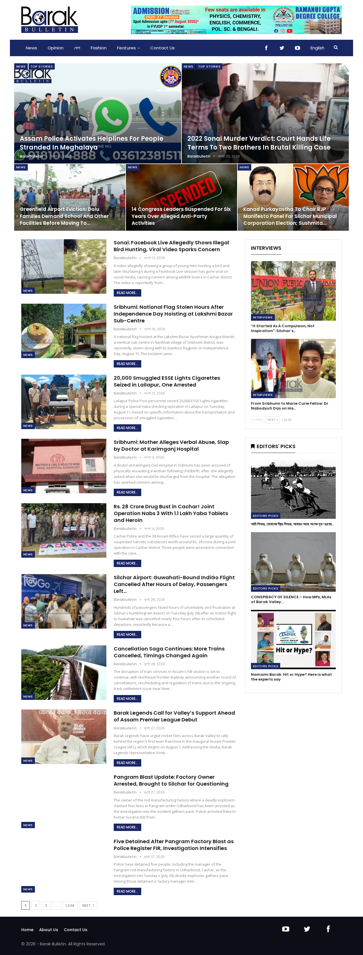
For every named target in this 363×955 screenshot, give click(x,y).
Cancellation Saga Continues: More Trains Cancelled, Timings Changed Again (169, 652)
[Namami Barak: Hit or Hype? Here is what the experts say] (293, 639)
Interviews (263, 317)
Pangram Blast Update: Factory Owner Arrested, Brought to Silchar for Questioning (171, 780)
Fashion (99, 48)
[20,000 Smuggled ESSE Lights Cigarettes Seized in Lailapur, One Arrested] (63, 402)
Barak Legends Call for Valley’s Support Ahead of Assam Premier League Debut (174, 716)
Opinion (56, 48)
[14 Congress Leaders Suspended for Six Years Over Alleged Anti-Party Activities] (181, 197)
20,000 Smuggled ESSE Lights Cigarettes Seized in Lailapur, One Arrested (167, 381)
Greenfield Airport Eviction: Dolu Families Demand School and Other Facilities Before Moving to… (64, 216)
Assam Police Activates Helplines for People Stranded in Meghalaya (91, 143)
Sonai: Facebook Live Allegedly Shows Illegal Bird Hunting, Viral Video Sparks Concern (171, 246)
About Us (48, 930)
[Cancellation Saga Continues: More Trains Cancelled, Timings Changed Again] (63, 672)
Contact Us (162, 48)
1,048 (70, 905)
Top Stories (42, 66)
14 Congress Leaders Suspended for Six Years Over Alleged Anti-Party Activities (181, 216)
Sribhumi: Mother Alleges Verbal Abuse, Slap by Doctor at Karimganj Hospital (171, 445)
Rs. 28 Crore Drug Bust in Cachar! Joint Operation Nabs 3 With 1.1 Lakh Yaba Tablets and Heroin (171, 513)
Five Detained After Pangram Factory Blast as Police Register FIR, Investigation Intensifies (174, 845)
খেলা (77, 48)
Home (27, 930)
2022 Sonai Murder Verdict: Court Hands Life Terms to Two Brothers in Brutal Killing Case (259, 143)
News (31, 48)
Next (87, 905)
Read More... (127, 292)
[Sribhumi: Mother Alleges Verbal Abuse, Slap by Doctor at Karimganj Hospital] (63, 466)
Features (126, 48)
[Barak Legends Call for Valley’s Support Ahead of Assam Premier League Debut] (63, 737)
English (317, 48)
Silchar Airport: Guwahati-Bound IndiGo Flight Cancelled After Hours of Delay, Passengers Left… (174, 584)
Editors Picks (265, 515)
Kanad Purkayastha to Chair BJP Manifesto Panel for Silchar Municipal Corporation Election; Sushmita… (290, 216)
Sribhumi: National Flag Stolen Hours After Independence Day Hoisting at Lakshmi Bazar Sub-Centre (173, 313)
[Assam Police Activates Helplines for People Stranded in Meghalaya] (98, 113)
